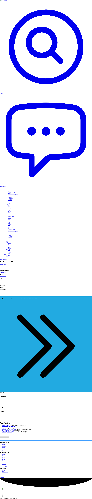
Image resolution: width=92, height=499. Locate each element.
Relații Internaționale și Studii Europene (8, 430)
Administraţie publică (3, 276)
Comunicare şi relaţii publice (6, 425)
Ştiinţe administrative (3, 272)
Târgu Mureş (4, 457)
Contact (3, 471)
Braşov (3, 448)
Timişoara (3, 447)
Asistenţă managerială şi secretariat (7, 432)
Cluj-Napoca (4, 446)
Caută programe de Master (6, 465)
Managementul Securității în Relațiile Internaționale (9, 429)
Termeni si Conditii (5, 472)
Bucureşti (3, 444)
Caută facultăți (4, 464)
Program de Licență (3, 264)
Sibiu (2, 450)
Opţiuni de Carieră (5, 466)
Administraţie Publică (6, 265)
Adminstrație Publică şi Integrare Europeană (8, 426)
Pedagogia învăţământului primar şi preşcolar (8, 431)
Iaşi (2, 445)
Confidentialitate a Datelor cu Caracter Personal (30, 439)
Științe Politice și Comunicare (4, 268)
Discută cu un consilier (3, 259)
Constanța (3, 449)
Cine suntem (4, 470)
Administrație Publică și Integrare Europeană (8, 427)
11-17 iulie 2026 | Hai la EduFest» (57, 1)
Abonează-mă (46, 440)
